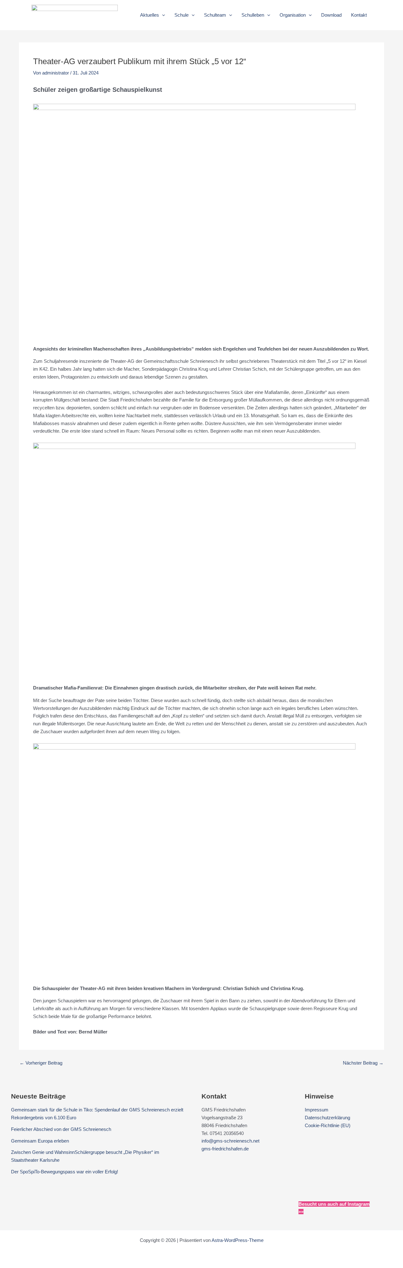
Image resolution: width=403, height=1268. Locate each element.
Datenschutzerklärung (327, 1117)
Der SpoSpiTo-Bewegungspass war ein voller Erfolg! (64, 1171)
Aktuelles (149, 15)
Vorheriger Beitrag (41, 1062)
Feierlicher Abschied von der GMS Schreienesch (61, 1129)
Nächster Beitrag (363, 1062)
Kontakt (359, 15)
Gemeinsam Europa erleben (40, 1140)
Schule (181, 15)
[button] (162, 15)
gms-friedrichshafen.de (225, 1148)
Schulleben (252, 15)
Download (331, 15)
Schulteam (215, 15)
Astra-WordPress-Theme (238, 1240)
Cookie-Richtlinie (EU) (327, 1125)
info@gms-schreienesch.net (230, 1140)
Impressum (316, 1109)
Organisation (293, 15)
